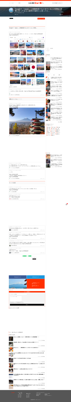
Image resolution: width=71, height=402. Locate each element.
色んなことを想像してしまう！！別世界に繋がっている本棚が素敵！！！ (26, 336)
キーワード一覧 (47, 393)
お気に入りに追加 (41, 18)
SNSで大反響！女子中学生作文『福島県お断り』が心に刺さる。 (56, 62)
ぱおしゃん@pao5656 (14, 86)
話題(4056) (61, 14)
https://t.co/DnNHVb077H (13, 35)
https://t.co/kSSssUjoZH (38, 33)
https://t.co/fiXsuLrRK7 (16, 197)
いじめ (48, 134)
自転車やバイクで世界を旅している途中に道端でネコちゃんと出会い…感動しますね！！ (29, 379)
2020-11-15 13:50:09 (18, 232)
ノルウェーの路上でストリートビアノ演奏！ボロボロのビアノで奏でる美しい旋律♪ (56, 160)
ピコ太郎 (53, 132)
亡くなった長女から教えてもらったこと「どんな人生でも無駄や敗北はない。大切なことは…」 (56, 58)
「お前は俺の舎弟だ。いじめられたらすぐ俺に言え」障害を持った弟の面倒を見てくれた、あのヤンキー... (56, 164)
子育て (58, 132)
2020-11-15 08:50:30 (18, 248)
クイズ (48, 135)
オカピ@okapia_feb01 (14, 238)
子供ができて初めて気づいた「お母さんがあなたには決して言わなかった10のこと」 (56, 156)
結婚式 (53, 135)
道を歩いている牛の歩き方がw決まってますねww (22, 358)
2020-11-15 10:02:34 (18, 194)
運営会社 (37, 395)
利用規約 (46, 394)
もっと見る (60, 121)
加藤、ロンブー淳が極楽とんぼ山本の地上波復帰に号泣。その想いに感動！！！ (56, 113)
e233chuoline (10, 103)
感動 (48, 127)
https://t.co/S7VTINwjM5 (13, 106)
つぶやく (34, 257)
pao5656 (10, 32)
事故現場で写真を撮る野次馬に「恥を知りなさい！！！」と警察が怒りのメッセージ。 (56, 109)
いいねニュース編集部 (54, 60)
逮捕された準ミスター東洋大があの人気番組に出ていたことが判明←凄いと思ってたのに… (56, 104)
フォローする (13, 32)
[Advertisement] (26, 22)
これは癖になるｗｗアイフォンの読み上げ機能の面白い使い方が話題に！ (56, 95)
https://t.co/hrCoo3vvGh (13, 236)
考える (53, 127)
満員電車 (57, 134)
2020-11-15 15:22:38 (18, 89)
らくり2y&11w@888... (14, 191)
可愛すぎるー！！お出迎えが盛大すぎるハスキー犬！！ (23, 369)
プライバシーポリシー (48, 395)
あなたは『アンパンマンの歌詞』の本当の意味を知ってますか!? (56, 100)
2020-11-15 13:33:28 (17, 32)
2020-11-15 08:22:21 (18, 103)
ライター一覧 (38, 393)
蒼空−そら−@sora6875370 (14, 229)
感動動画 (57, 131)
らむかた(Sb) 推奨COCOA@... (15, 198)
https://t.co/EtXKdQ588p (13, 176)
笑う (53, 128)
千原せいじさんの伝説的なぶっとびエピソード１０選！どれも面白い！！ (56, 91)
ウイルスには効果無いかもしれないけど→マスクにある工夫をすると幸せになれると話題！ (29, 353)
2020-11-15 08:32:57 (18, 170)
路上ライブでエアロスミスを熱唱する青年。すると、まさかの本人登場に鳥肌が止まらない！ (56, 67)
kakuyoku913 (11, 248)
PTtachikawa (10, 89)
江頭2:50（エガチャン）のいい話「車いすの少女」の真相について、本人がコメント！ (56, 82)
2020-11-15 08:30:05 (18, 163)
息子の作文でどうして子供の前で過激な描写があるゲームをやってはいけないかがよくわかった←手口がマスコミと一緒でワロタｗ (29, 385)
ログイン (59, 3)
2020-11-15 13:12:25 (18, 226)
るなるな (39, 340)
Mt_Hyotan (10, 194)
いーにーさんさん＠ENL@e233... (15, 135)
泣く (57, 128)
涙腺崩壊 (48, 132)
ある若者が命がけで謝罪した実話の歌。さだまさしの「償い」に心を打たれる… (56, 87)
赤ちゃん (52, 131)
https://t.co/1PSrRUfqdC (13, 189)
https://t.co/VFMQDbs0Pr (23, 250)
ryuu (57, 162)
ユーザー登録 (55, 3)
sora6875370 (10, 226)
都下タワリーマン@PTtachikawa (15, 94)
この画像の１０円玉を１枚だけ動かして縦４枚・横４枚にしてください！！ (56, 78)
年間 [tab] (59, 74)
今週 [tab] (48, 74)
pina (57, 64)
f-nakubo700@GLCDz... (14, 245)
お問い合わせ (38, 394)
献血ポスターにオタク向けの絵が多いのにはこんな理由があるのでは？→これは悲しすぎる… (29, 364)
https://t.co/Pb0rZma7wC (26, 243)
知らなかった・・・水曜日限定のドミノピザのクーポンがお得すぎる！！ (26, 347)
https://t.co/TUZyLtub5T (28, 91)
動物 (48, 131)
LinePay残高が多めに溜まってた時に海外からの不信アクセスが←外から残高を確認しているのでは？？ (29, 375)
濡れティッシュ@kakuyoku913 (15, 252)
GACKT (53, 134)
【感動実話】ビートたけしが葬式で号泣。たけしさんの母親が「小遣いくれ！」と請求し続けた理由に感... (56, 118)
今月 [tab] (54, 74)
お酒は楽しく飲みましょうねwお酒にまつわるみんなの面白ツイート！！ (26, 342)
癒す (48, 128)
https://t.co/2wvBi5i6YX (37, 91)
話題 (58, 127)
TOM (57, 80)
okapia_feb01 (10, 232)
